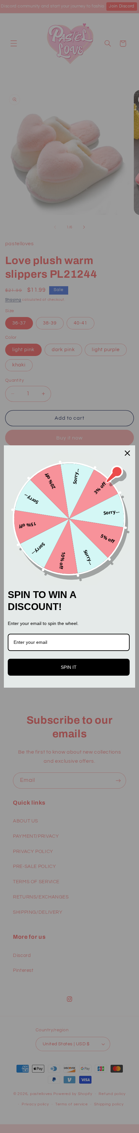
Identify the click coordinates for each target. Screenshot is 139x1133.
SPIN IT (69, 667)
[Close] (127, 453)
